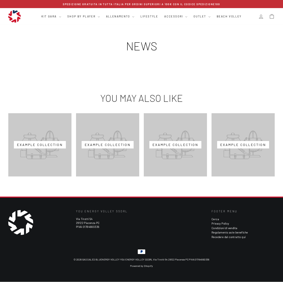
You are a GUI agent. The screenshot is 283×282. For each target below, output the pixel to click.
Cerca (215, 219)
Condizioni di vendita (224, 228)
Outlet (200, 16)
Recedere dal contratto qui (229, 237)
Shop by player (82, 16)
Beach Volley (229, 16)
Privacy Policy (220, 223)
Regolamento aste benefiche (230, 232)
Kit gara (49, 16)
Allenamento (118, 16)
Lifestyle (149, 16)
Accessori (174, 16)
